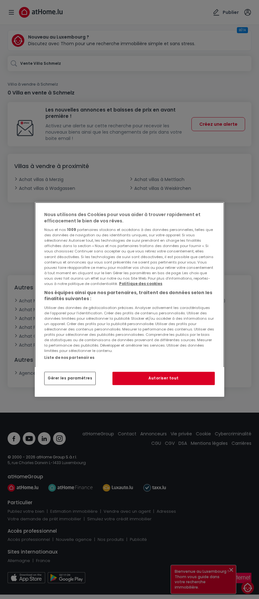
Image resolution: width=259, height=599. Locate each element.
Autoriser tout (163, 378)
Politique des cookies (140, 283)
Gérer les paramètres (70, 378)
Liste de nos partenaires (69, 357)
